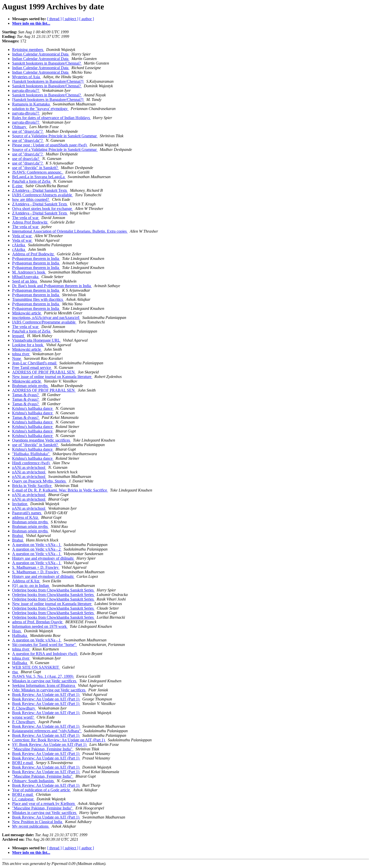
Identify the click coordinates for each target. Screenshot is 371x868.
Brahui (18, 535)
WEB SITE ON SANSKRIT (36, 667)
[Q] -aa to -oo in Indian (31, 585)
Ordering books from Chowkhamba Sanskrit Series (53, 590)
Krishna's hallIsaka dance (33, 408)
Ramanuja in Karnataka (31, 104)
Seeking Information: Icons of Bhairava (44, 685)
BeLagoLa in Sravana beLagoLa (39, 177)
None (17, 358)
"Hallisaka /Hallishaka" (31, 454)
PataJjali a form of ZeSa (31, 181)
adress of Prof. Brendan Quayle (37, 622)
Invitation (20, 504)
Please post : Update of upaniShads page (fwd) (50, 145)
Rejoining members (28, 49)
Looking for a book (28, 345)
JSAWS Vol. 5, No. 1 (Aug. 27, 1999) (43, 676)
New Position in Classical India (37, 822)
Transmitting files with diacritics (38, 299)
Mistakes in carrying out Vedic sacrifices (44, 681)
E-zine (17, 186)
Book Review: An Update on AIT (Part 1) (46, 694)
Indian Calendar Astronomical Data (40, 54)
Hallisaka (20, 635)
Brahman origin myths (30, 386)
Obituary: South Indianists (33, 781)
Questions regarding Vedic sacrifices (41, 440)
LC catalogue (23, 799)
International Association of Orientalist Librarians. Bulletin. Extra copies (70, 231)
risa (15, 672)
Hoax (17, 631)
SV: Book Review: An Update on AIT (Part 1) (49, 744)
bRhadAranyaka (25, 277)
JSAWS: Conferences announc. (37, 172)
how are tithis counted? (31, 199)
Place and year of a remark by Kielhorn (44, 803)
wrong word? (23, 717)
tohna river (21, 354)
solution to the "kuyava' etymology (40, 108)
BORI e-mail (23, 763)
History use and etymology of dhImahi (43, 558)
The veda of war (25, 217)
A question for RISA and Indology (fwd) (45, 654)
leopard (18, 336)
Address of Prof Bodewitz (33, 254)
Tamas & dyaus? (26, 395)
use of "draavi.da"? (28, 131)
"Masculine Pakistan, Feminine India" (42, 749)
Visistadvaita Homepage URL (36, 340)
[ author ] (86, 19)
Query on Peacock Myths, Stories (39, 481)
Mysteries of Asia (26, 77)
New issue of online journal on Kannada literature (52, 376)
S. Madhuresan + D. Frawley (36, 567)
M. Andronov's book (29, 272)
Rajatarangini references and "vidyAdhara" (47, 731)
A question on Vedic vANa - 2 (37, 549)
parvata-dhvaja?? (26, 90)
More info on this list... (31, 23)
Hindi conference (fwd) (31, 463)
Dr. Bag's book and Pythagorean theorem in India (52, 286)
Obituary (19, 127)
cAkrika (19, 245)
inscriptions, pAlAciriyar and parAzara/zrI (46, 317)
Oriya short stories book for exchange (42, 208)
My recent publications (30, 826)
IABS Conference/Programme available (44, 322)
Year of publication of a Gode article (41, 790)
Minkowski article (27, 313)
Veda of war (22, 236)
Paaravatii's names (27, 513)
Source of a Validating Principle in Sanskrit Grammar (55, 136)
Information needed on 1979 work (40, 626)
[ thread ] (54, 19)
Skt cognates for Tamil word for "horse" (44, 644)
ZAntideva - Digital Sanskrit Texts (40, 190)
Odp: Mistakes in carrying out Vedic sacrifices (49, 690)
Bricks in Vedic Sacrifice (32, 485)
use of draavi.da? (26, 158)
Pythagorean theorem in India (36, 258)
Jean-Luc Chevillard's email (34, 363)
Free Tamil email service (32, 367)
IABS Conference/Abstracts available (42, 195)
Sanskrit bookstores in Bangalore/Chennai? (47, 63)
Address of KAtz (26, 581)
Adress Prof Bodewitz (30, 222)
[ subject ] (70, 19)
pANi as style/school (29, 467)
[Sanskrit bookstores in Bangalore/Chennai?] (48, 81)
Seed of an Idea (25, 281)
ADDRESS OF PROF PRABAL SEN (44, 372)
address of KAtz (25, 517)
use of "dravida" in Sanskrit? (35, 168)
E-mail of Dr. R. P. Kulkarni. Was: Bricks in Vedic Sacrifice (60, 490)
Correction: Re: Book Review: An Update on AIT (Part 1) (59, 740)
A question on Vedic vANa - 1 (37, 544)
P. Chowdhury (24, 708)
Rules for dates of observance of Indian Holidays (51, 118)
